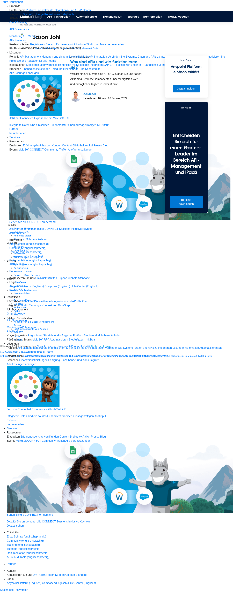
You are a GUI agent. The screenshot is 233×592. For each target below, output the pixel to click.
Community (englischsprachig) (27, 248)
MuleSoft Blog (31, 17)
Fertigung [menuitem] (54, 360)
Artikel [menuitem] (86, 436)
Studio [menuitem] (24, 305)
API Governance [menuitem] (19, 29)
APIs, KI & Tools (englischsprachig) (30, 264)
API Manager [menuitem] (28, 327)
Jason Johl (90, 93)
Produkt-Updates (178, 16)
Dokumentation (22, 293)
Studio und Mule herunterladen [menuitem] (102, 335)
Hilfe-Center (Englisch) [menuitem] (84, 286)
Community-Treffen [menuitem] (53, 440)
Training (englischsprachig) (25, 252)
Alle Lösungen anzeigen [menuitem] (21, 364)
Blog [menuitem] (103, 436)
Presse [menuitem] (95, 436)
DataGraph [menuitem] (64, 305)
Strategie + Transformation (145, 16)
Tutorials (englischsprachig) (26, 256)
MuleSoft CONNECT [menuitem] (28, 440)
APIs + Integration (58, 16)
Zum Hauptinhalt (13, 2)
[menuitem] (119, 27)
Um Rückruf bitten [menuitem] (46, 278)
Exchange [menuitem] (35, 305)
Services (14, 137)
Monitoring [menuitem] (15, 36)
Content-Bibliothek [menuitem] (71, 436)
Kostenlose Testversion (23, 290)
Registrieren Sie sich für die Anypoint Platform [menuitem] (55, 335)
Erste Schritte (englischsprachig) (29, 243)
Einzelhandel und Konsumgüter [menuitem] (80, 360)
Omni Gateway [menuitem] (18, 22)
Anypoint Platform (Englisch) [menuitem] (27, 286)
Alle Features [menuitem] (15, 331)
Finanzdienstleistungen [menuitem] (33, 360)
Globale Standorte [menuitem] (79, 278)
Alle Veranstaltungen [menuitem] (78, 440)
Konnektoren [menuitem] (49, 305)
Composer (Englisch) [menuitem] (58, 286)
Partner (13, 271)
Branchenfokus (112, 16)
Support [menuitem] (62, 278)
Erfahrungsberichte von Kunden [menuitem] (39, 436)
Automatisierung (86, 16)
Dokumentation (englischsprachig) (30, 260)
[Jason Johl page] (75, 96)
